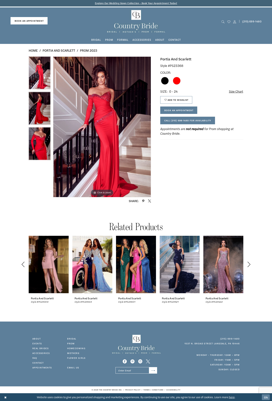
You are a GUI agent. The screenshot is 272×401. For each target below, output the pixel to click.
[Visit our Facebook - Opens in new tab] (125, 361)
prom (71, 343)
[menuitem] (29, 21)
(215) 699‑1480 (251, 21)
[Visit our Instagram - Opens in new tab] (140, 361)
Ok (266, 397)
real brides (40, 348)
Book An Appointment (178, 110)
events (37, 343)
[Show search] (223, 21)
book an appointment (29, 20)
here (232, 397)
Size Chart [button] (236, 91)
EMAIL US (73, 367)
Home (33, 50)
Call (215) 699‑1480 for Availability (187, 120)
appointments (42, 367)
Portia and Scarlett (59, 50)
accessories (41, 353)
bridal (71, 338)
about (36, 338)
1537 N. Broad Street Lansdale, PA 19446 (212, 343)
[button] (234, 21)
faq (34, 358)
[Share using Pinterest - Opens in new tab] (143, 200)
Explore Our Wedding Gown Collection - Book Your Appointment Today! (136, 3)
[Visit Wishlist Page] (229, 21)
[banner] (136, 21)
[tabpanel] (40, 74)
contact (38, 362)
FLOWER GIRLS (76, 358)
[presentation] (49, 264)
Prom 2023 (88, 50)
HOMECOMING (76, 348)
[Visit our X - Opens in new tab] (148, 361)
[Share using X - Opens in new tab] (149, 200)
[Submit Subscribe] (153, 370)
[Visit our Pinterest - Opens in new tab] (132, 361)
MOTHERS (73, 353)
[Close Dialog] (5, 397)
